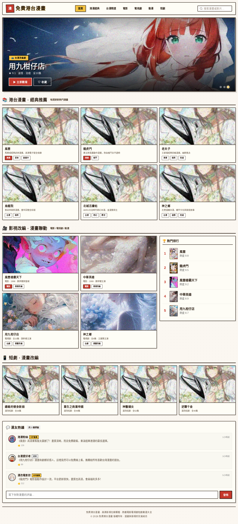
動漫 (151, 8)
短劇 (162, 8)
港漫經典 (94, 8)
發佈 (225, 495)
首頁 (80, 8)
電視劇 (138, 8)
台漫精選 (111, 8)
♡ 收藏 (42, 82)
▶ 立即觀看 (20, 82)
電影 (125, 8)
